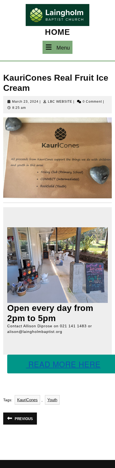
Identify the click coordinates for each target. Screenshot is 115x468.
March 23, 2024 (25, 101)
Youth (52, 400)
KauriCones (27, 400)
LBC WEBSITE (60, 101)
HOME (57, 32)
